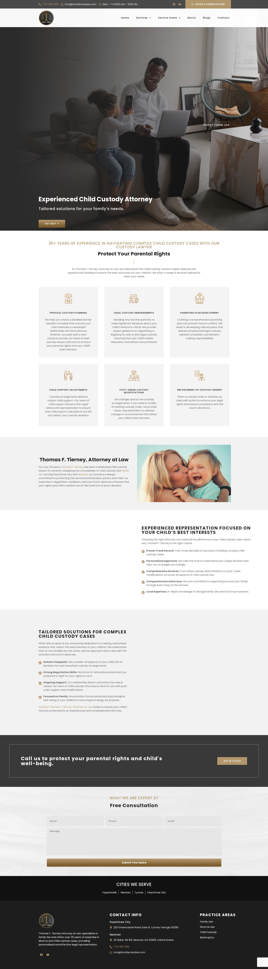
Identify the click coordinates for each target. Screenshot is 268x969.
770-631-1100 (50, 4)
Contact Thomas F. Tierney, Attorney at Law (65, 707)
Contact (223, 18)
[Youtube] (179, 4)
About (191, 18)
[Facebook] (174, 4)
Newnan (83, 474)
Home (125, 18)
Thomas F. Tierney (72, 467)
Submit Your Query (134, 862)
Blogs (207, 18)
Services (142, 18)
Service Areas (167, 18)
